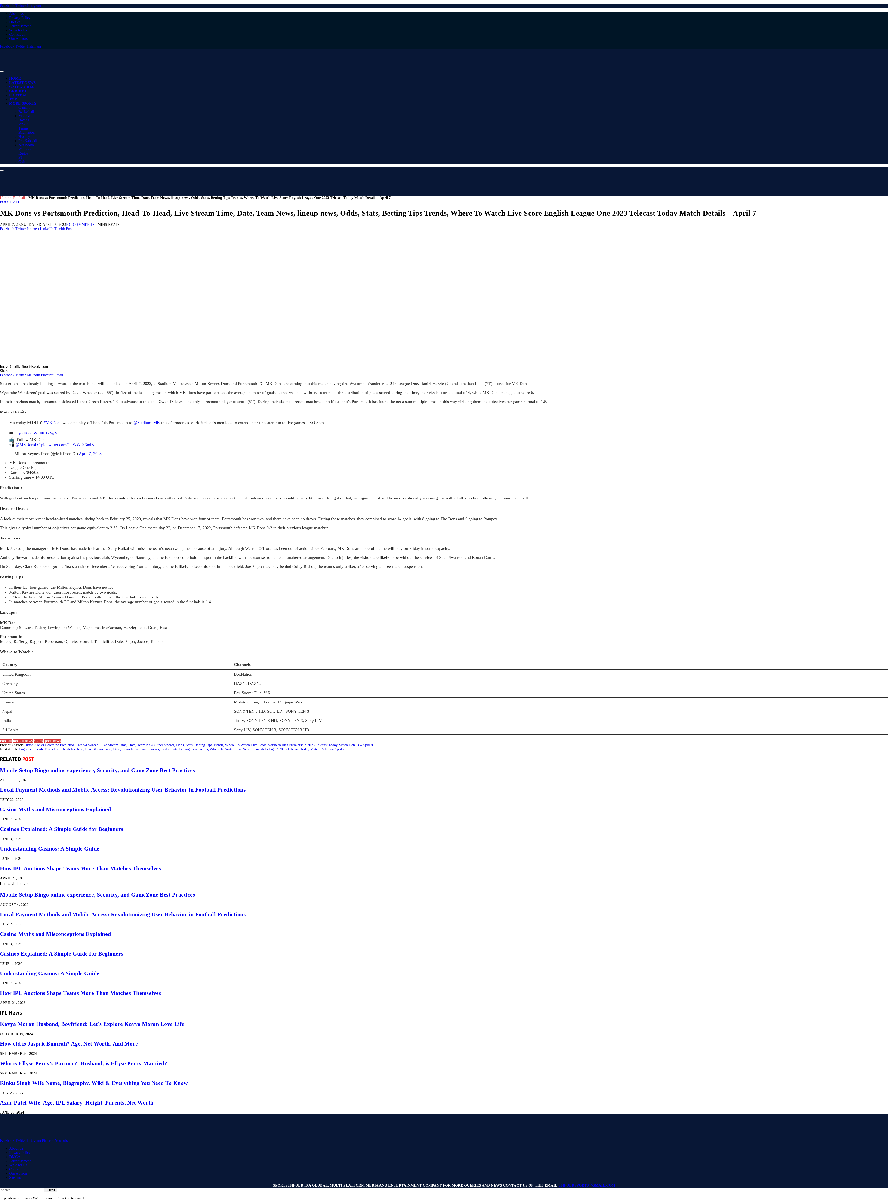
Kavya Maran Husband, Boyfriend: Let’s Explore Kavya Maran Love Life (92, 1024)
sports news (52, 741)
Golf (21, 162)
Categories (21, 87)
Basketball (26, 112)
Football (19, 95)
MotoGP (24, 116)
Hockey (24, 137)
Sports (38, 741)
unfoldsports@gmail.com (586, 1185)
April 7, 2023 (90, 453)
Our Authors (18, 38)
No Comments (80, 224)
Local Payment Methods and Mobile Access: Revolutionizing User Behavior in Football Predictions (123, 790)
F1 (20, 157)
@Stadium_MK (146, 422)
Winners (24, 149)
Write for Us (18, 30)
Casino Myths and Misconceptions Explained (55, 809)
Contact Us (17, 34)
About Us (16, 13)
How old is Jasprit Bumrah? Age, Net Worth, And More (69, 1044)
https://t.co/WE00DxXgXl (37, 433)
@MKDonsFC (27, 444)
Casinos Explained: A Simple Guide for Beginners (61, 829)
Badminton (26, 132)
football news (23, 741)
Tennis (23, 128)
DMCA (15, 22)
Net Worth (26, 145)
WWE (23, 124)
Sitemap (15, 1177)
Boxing (23, 120)
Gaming (24, 107)
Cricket (18, 91)
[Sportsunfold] (120, 70)
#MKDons (52, 422)
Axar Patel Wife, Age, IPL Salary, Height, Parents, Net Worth (77, 1103)
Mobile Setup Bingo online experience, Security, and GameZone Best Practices (97, 770)
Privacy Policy (20, 18)
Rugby (23, 153)
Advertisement (20, 26)
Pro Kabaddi (27, 141)
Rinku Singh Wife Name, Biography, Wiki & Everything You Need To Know (94, 1083)
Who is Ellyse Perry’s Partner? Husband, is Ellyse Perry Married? (83, 1063)
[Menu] (2, 71)
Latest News (22, 82)
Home (15, 78)
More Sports (22, 103)
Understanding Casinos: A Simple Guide (49, 849)
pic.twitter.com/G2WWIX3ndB (67, 444)
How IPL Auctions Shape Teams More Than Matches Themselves (80, 868)
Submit (50, 1190)
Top (13, 99)
